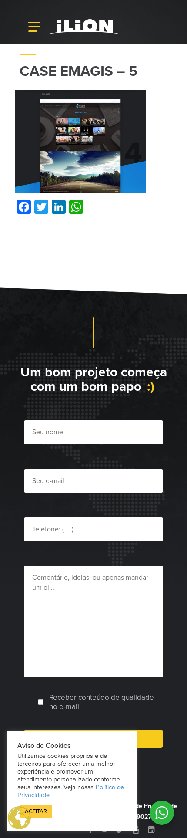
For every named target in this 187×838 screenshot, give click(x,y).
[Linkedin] (151, 829)
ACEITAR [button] (36, 811)
